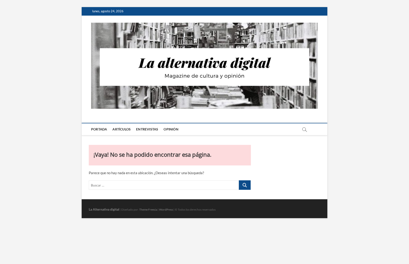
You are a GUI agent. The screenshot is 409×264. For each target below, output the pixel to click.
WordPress (166, 209)
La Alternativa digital (104, 209)
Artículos (121, 129)
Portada (99, 129)
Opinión (171, 129)
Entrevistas (147, 129)
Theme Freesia (148, 209)
